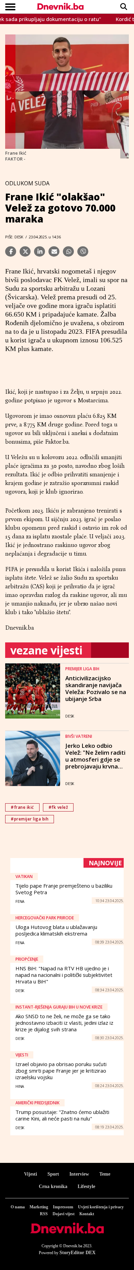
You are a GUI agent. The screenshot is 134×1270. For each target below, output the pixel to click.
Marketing (39, 1207)
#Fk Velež (58, 807)
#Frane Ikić (22, 807)
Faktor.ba (57, 441)
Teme (104, 1174)
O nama (18, 1207)
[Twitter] (25, 251)
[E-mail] (53, 251)
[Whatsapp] (68, 251)
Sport (53, 1174)
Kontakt (86, 1213)
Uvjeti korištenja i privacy (101, 1207)
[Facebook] (10, 251)
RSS (44, 1213)
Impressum (63, 1207)
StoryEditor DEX (77, 1252)
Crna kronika (53, 1186)
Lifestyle (86, 1186)
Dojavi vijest (64, 1213)
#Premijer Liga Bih (29, 819)
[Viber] (82, 251)
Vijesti (30, 1174)
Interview (79, 1174)
